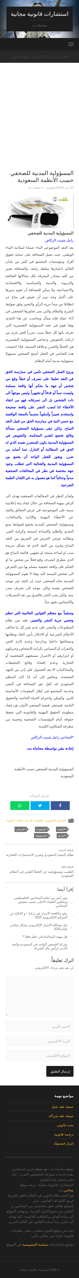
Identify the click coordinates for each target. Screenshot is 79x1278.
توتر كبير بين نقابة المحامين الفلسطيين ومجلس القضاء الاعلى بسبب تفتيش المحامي (40, 901)
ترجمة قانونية (64, 1134)
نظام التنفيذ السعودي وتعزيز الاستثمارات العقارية (40, 853)
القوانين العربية (34, 820)
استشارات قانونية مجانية (39, 14)
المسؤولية (41, 835)
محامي (68, 1190)
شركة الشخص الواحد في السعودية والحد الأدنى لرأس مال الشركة (39, 946)
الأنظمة (61, 829)
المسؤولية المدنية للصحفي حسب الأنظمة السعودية (42, 176)
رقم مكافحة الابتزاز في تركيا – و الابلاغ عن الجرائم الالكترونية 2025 (38, 915)
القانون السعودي (55, 820)
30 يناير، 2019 (65, 187)
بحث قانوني (65, 1125)
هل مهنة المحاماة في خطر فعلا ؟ (44, 936)
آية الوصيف (51, 187)
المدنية (61, 835)
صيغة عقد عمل (62, 1107)
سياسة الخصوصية (35, 1244)
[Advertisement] (39, 124)
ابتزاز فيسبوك (64, 1143)
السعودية (41, 829)
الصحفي (20, 829)
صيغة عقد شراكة (61, 1116)
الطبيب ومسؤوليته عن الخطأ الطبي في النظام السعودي (42, 871)
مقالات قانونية (14, 820)
